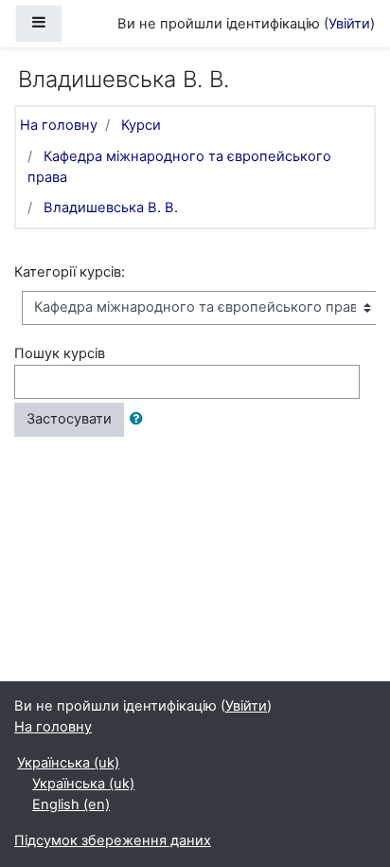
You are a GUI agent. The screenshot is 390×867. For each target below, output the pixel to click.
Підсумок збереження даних (112, 840)
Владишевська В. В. (111, 207)
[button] (140, 419)
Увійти (349, 23)
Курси (141, 125)
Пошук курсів (59, 353)
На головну (59, 125)
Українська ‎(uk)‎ (68, 762)
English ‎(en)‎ (71, 804)
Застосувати (69, 418)
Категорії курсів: (69, 271)
